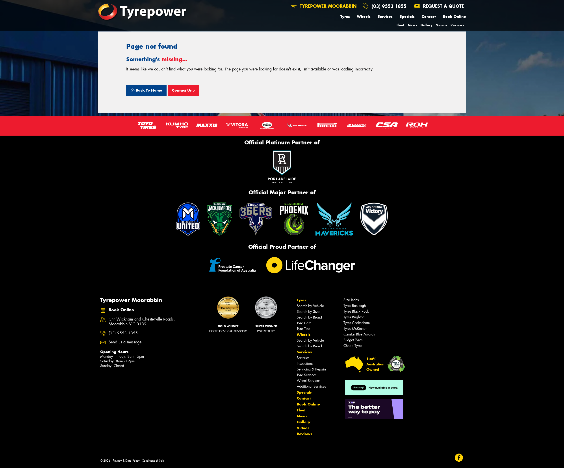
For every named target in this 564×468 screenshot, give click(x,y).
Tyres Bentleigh (354, 305)
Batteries (303, 358)
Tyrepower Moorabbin (327, 6)
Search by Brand (309, 317)
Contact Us (182, 90)
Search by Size (308, 311)
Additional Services (311, 386)
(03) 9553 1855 (389, 6)
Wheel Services (308, 380)
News (412, 25)
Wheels (364, 16)
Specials (407, 16)
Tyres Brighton (353, 317)
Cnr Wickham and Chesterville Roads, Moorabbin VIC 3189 (142, 322)
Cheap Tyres (352, 345)
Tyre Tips (303, 328)
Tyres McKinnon (355, 328)
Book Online (454, 16)
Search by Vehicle (310, 306)
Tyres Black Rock (356, 311)
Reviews (457, 25)
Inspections (305, 363)
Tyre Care (304, 323)
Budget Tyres (352, 340)
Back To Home (148, 90)
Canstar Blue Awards (359, 334)
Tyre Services (306, 375)
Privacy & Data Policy (126, 460)
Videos (441, 25)
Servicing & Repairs (311, 369)
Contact (429, 16)
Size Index (351, 300)
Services (385, 16)
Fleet (400, 25)
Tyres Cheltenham (356, 323)
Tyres (345, 16)
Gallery (426, 25)
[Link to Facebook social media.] (459, 458)
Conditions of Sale (153, 460)
